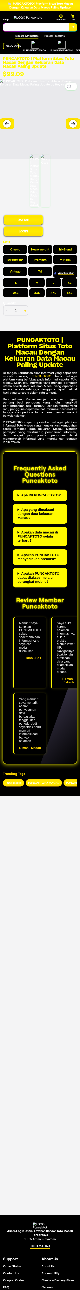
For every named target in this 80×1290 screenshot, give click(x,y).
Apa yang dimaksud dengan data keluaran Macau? (35, 514)
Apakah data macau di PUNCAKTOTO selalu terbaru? (37, 536)
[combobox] (36, 27)
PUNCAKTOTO (41, 376)
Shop (6, 19)
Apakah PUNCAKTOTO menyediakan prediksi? (38, 557)
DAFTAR (23, 219)
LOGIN (23, 231)
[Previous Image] (7, 123)
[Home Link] (28, 17)
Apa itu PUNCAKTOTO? (41, 495)
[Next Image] (73, 123)
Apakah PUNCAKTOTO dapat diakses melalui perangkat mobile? (38, 578)
